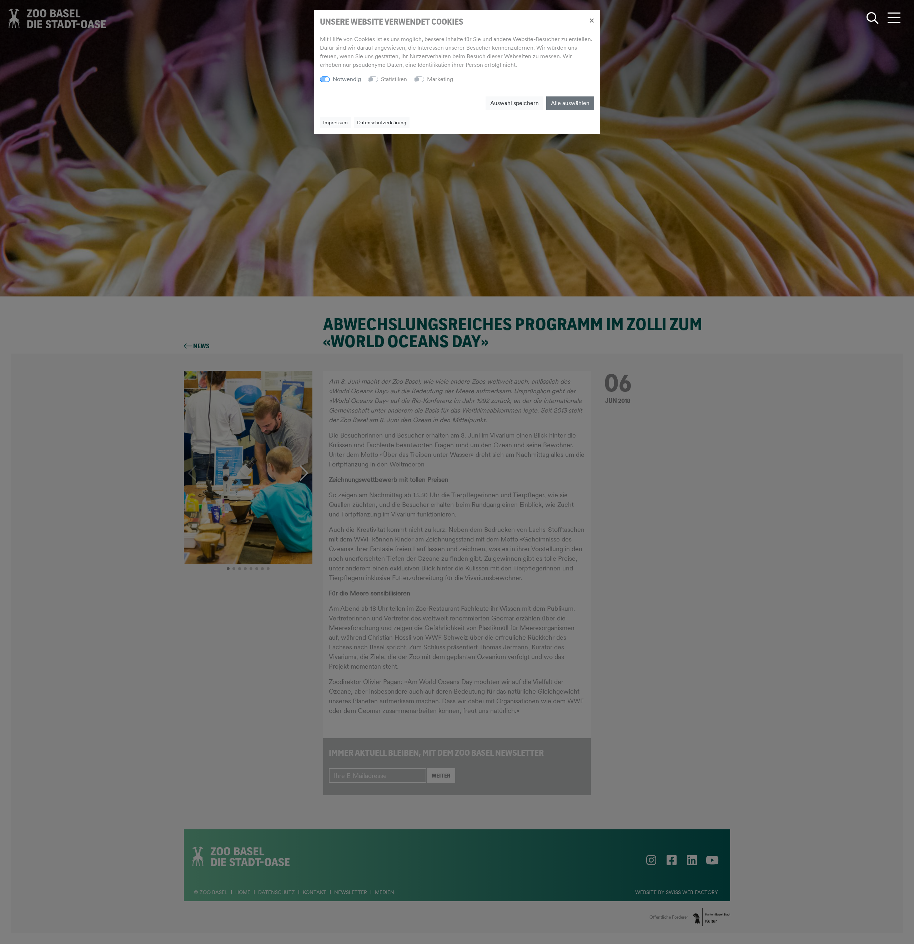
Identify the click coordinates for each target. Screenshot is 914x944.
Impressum (335, 122)
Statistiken (394, 79)
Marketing (440, 79)
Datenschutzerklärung (381, 122)
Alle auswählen (570, 103)
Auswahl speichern (514, 103)
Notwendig (347, 79)
